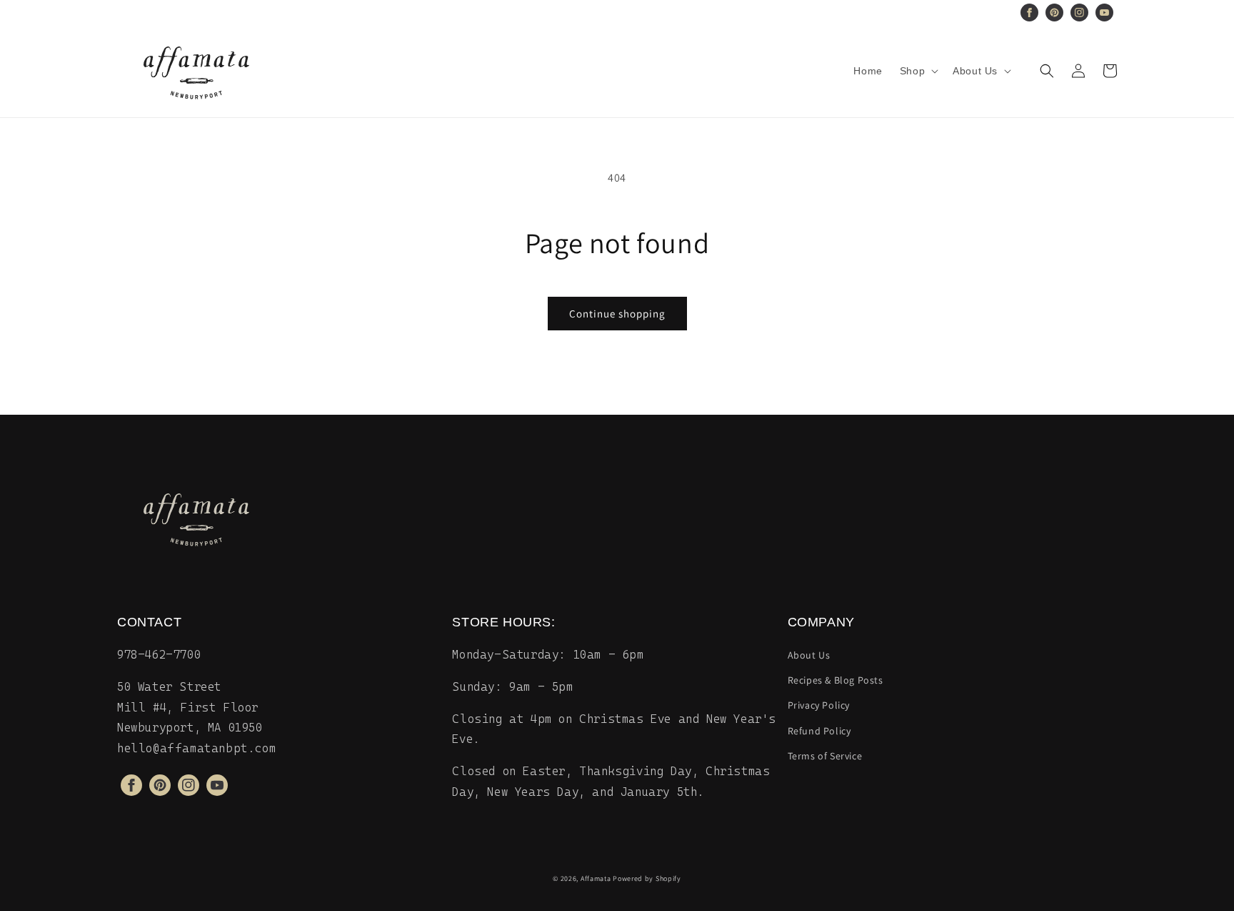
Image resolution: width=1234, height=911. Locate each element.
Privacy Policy (819, 705)
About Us (809, 655)
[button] (917, 71)
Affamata (596, 878)
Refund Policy (819, 730)
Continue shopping (617, 313)
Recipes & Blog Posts (835, 680)
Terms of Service (825, 755)
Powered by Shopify (647, 878)
